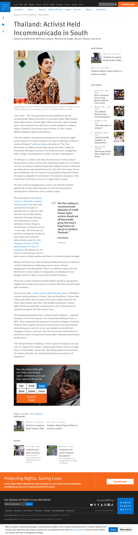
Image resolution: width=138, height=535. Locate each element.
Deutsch (45, 4)
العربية (16, 4)
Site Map (47, 511)
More (82, 4)
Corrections (18, 511)
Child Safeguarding (58, 511)
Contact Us (8, 511)
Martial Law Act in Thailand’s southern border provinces (28, 201)
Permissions (38, 511)
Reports (42, 9)
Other (42, 391)
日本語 (52, 4)
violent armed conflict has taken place (50, 293)
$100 (31, 386)
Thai (33, 115)
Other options (126, 529)
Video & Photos (55, 9)
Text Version (70, 511)
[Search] (115, 4)
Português (59, 4)
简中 (21, 4)
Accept (113, 529)
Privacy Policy (28, 511)
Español (74, 4)
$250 (42, 386)
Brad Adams (41, 144)
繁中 (25, 4)
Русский (67, 4)
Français (38, 4)
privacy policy (78, 529)
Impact (68, 9)
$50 (21, 386)
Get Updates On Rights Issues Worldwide (27, 499)
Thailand (38, 413)
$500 (21, 391)
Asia (32, 413)
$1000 (31, 391)
